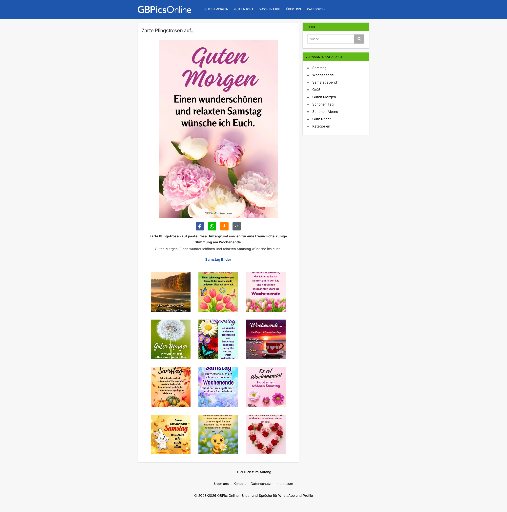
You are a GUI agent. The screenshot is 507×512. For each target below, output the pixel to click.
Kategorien (316, 9)
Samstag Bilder (218, 259)
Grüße (317, 90)
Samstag (319, 68)
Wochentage (269, 9)
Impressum (284, 484)
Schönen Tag (323, 104)
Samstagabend (324, 82)
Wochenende (323, 75)
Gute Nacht (244, 9)
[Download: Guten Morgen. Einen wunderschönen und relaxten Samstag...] (224, 226)
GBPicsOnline (228, 496)
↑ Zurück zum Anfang (253, 472)
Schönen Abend (325, 111)
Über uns (293, 9)
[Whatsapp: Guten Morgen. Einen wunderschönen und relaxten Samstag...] (212, 226)
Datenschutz (261, 484)
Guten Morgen (216, 9)
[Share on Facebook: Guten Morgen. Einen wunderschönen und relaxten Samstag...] (200, 226)
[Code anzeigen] (237, 226)
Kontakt (240, 484)
